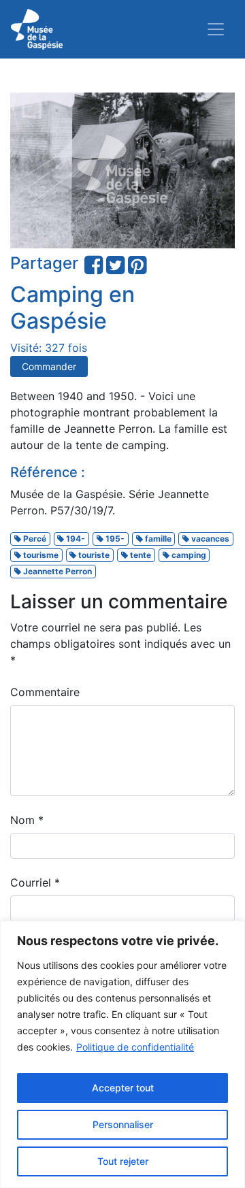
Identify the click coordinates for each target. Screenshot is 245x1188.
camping (187, 555)
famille (157, 538)
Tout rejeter (122, 1161)
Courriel (35, 882)
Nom (27, 820)
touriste (93, 555)
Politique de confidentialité (135, 1047)
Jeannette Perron (56, 571)
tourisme (40, 555)
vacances (209, 538)
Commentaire (45, 692)
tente (139, 555)
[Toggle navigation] (215, 29)
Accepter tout (123, 1087)
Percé (33, 538)
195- (114, 538)
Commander (49, 366)
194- (74, 538)
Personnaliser (123, 1124)
